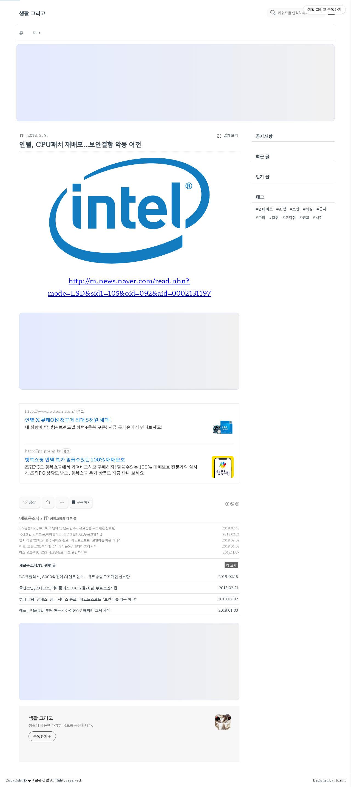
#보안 (295, 209)
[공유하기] (48, 502)
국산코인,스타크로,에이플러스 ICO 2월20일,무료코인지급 (60, 534)
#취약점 (289, 217)
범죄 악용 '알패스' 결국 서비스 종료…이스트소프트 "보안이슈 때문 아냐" (69, 540)
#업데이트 (264, 209)
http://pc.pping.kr (43, 451)
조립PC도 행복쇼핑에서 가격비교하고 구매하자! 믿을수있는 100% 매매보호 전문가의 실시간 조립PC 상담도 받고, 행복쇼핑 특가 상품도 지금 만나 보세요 (111, 469)
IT (22, 135)
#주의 (261, 217)
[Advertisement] (175, 82)
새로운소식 (29, 518)
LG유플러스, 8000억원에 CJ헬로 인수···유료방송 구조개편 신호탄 (67, 528)
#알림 (274, 217)
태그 (36, 33)
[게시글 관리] (62, 502)
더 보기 (231, 565)
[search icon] (272, 13)
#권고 (304, 217)
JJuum (340, 780)
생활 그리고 (32, 13)
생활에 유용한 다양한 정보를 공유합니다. (61, 725)
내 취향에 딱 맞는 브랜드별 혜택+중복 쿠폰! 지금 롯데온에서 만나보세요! (94, 427)
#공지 (321, 209)
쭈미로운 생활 (38, 780)
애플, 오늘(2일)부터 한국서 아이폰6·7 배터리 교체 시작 (58, 546)
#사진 (318, 217)
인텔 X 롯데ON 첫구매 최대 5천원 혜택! (68, 419)
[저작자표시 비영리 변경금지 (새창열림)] (232, 504)
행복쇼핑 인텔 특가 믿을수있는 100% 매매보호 (75, 459)
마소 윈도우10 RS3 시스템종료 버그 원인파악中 (53, 552)
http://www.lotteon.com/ (50, 411)
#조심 (281, 209)
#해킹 (308, 209)
